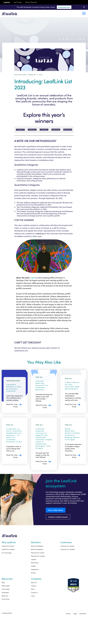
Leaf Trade (18, 2)
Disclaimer (83, 613)
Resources (5, 596)
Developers (5, 592)
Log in (33, 596)
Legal (75, 613)
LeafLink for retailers (8, 549)
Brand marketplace (37, 546)
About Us (34, 582)
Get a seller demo (55, 510)
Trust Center (6, 599)
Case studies (6, 589)
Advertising (34, 563)
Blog (3, 582)
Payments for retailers (38, 556)
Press (32, 589)
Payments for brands (37, 553)
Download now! (64, 7)
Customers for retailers (67, 549)
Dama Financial (31, 2)
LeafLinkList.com (21, 350)
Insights (33, 566)
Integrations (35, 569)
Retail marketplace (37, 549)
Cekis (16, 228)
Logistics (33, 559)
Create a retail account (58, 517)
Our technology (7, 553)
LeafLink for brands (8, 546)
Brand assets (6, 586)
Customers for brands (67, 546)
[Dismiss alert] (84, 7)
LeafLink (7, 2)
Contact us (34, 592)
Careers (33, 586)
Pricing (33, 573)
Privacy (68, 613)
